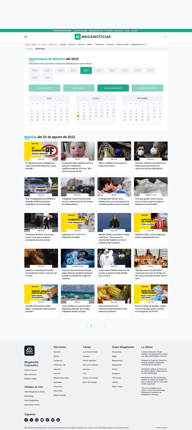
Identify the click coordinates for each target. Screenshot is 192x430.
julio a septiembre (113, 88)
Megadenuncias (137, 44)
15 (55, 114)
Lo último (32, 44)
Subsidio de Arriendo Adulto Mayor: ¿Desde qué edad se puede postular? (40, 309)
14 (49, 114)
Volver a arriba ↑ (162, 428)
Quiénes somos (112, 428)
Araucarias (119, 31)
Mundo (89, 44)
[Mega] (25, 427)
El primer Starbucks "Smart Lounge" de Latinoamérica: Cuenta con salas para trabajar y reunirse (154, 354)
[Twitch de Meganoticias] (58, 421)
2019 (124, 70)
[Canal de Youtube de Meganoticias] (42, 421)
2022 (86, 70)
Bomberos (109, 31)
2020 (111, 70)
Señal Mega (29, 396)
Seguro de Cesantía (90, 378)
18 (32, 117)
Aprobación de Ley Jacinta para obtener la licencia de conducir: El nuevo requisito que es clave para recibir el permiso (154, 380)
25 (32, 120)
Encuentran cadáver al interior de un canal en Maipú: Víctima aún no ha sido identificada (154, 371)
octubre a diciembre (147, 88)
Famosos (86, 369)
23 (61, 117)
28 (49, 120)
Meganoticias (117, 361)
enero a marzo (44, 88)
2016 (34, 77)
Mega (114, 356)
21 (49, 117)
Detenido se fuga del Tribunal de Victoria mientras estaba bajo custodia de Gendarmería (154, 362)
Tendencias (99, 44)
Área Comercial (30, 374)
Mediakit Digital (30, 379)
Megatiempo (117, 365)
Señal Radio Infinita (31, 405)
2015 (47, 77)
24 (67, 117)
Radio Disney (117, 386)
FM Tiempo (116, 378)
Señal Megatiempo (31, 400)
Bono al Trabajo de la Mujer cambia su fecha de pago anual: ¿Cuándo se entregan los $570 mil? (150, 309)
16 (61, 114)
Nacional (72, 44)
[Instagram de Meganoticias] (37, 421)
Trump (127, 31)
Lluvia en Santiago (80, 31)
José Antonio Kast (90, 352)
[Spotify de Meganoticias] (53, 421)
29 (55, 120)
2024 (60, 70)
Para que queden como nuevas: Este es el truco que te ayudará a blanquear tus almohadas (149, 201)
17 (67, 114)
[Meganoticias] (94, 37)
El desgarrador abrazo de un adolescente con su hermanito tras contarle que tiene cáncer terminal (114, 201)
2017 (150, 70)
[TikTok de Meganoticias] (47, 421)
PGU (84, 374)
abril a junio (78, 88)
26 (37, 120)
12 (37, 114)
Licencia (134, 31)
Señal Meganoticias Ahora (34, 392)
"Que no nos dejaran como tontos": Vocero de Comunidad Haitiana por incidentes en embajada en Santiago (153, 391)
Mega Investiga (123, 44)
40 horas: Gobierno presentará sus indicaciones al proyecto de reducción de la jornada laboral (150, 166)
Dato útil (81, 44)
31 (67, 120)
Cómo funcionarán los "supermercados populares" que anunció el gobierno (113, 309)
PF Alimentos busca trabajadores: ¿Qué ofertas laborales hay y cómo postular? (40, 166)
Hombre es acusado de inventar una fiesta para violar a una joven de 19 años (41, 273)
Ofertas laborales (89, 361)
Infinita (114, 369)
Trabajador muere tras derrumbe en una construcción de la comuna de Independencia (77, 201)
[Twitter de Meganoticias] (31, 421)
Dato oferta (58, 391)
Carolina (115, 382)
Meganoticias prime (61, 378)
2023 (73, 70)
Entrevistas (58, 386)
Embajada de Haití (96, 31)
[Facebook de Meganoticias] (26, 421)
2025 (47, 70)
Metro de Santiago (90, 382)
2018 (137, 70)
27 (43, 120)
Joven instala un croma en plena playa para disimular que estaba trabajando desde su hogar (76, 309)
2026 (34, 70)
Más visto (53, 44)
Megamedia (116, 352)
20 (43, 117)
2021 (99, 70)
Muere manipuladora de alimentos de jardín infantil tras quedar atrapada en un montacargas (40, 201)
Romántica (116, 374)
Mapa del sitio (124, 428)
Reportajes (58, 382)
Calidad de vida (150, 195)
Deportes (110, 44)
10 (67, 111)
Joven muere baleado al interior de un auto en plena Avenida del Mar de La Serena (114, 273)
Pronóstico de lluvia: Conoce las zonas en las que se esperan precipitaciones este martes (39, 237)
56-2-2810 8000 (100, 428)
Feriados (86, 356)
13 (43, 114)
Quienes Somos (30, 370)
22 (55, 117)
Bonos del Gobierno (90, 365)
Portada (63, 44)
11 (32, 114)
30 (61, 120)
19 (37, 117)
